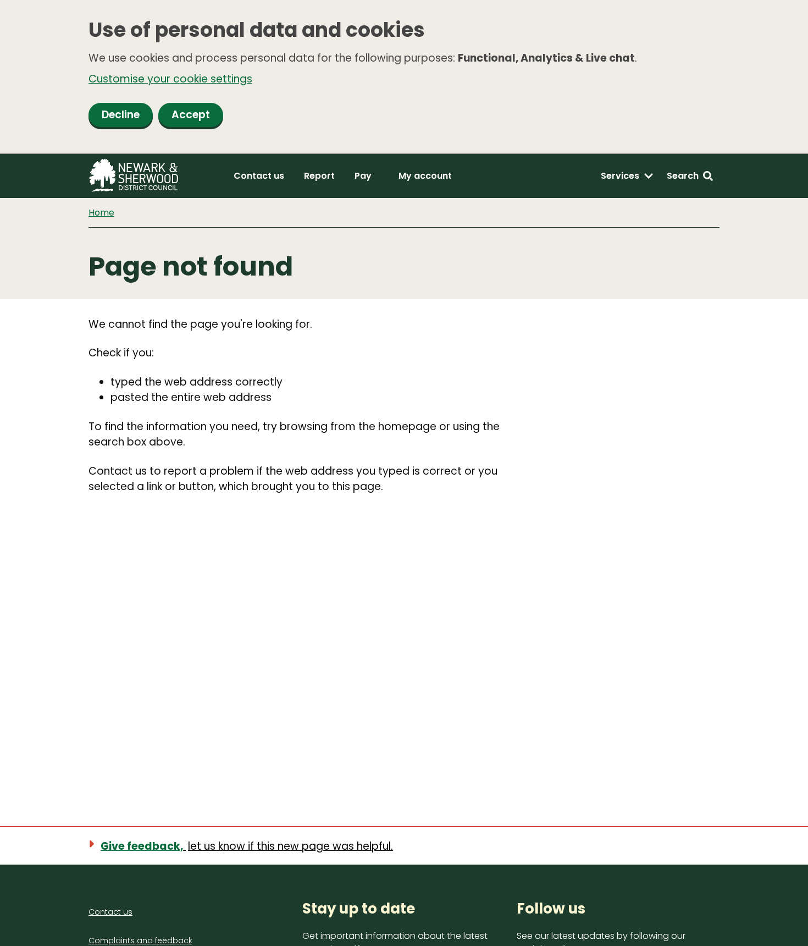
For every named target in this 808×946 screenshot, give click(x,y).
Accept (190, 114)
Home (101, 212)
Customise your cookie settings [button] (170, 79)
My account (425, 175)
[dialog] (404, 77)
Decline (121, 114)
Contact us (259, 175)
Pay (363, 175)
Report (319, 175)
